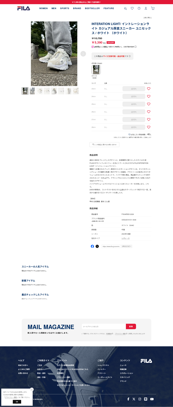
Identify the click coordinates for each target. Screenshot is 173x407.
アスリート (102, 373)
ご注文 (39, 365)
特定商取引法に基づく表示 (67, 381)
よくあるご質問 (24, 369)
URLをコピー (126, 246)
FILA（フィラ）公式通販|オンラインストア (23, 8)
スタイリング (125, 377)
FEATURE (109, 8)
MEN (54, 8)
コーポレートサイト (105, 377)
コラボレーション (126, 373)
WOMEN (43, 8)
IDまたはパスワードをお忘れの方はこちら (72, 369)
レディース (126, 238)
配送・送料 (41, 373)
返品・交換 (41, 377)
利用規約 (108, 334)
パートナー (102, 369)
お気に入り (132, 8)
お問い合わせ (23, 373)
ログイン (145, 8)
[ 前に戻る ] (147, 17)
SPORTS (64, 8)
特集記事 (123, 369)
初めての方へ (23, 365)
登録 (131, 326)
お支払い (40, 369)
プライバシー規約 (120, 334)
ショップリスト (103, 365)
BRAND (77, 8)
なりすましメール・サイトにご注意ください (73, 385)
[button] (83, 54)
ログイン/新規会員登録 (65, 365)
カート (152, 8)
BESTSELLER (92, 8)
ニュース (123, 365)
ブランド (123, 381)
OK (17, 402)
